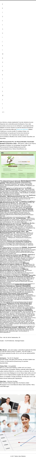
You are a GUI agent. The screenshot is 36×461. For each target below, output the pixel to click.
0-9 (3, 112)
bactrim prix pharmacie (22, 129)
